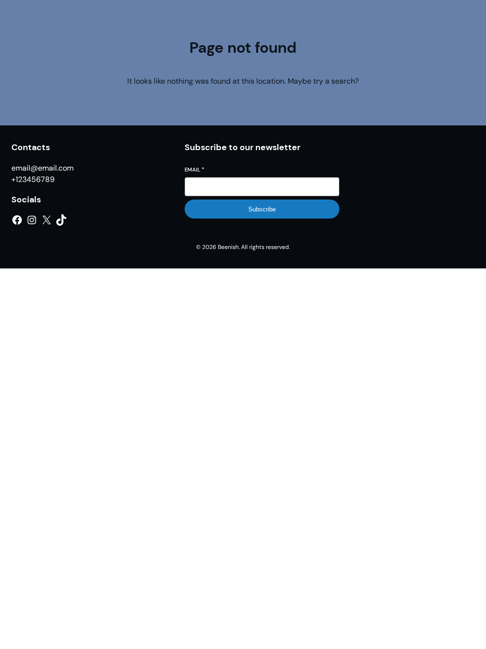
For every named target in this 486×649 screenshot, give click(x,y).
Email (194, 169)
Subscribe (262, 209)
